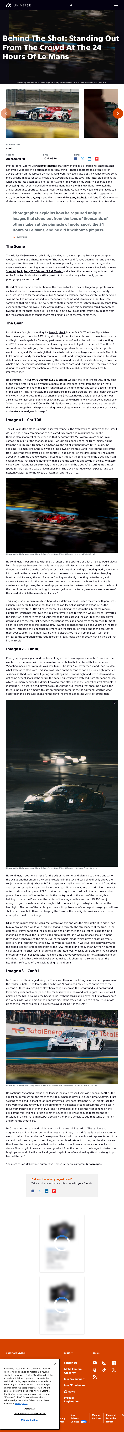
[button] (114, 5)
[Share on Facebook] (75, 158)
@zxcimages (49, 165)
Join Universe (74, 1385)
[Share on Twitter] (82, 158)
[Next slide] (118, 113)
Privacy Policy (21, 1403)
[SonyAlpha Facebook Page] (114, 1363)
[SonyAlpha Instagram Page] (104, 1363)
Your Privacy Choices (75, 1418)
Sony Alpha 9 (78, 197)
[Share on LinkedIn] (89, 159)
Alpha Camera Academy (73, 1370)
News (71, 1391)
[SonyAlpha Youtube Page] (95, 1363)
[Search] (71, 5)
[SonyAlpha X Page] (114, 1370)
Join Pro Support (74, 1379)
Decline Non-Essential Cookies (30, 1413)
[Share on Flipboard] (96, 159)
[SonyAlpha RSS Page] (95, 1377)
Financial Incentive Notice (111, 1418)
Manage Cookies (29, 1419)
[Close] (55, 1363)
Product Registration (71, 1399)
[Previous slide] (6, 113)
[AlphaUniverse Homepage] (18, 5)
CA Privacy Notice (61, 1418)
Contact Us (70, 1362)
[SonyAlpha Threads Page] (95, 1370)
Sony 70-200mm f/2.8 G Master (43, 271)
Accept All (30, 1408)
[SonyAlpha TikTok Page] (104, 1370)
